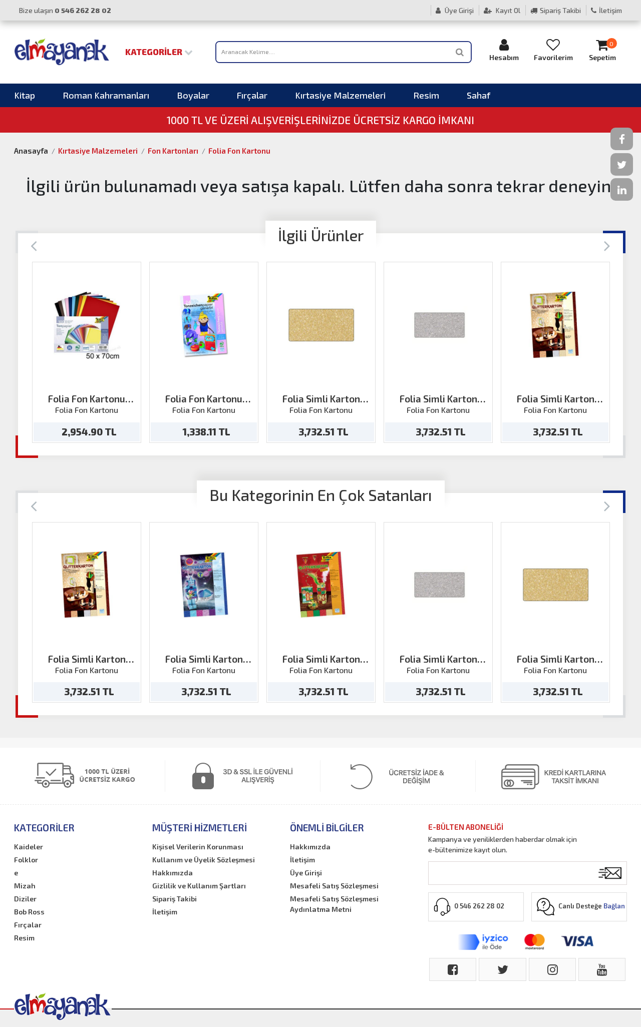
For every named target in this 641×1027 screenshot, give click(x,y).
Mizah (25, 885)
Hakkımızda (172, 872)
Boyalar (193, 95)
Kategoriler (154, 52)
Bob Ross (29, 911)
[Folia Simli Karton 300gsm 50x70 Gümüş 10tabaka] (438, 325)
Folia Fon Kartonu (239, 150)
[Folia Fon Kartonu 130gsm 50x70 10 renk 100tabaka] (87, 325)
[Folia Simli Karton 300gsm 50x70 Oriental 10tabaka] (321, 585)
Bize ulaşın (65, 10)
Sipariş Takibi (560, 10)
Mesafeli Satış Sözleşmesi (334, 885)
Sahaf (478, 95)
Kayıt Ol (507, 10)
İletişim (610, 10)
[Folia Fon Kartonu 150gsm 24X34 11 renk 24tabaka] (204, 325)
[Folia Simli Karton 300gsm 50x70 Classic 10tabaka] (555, 325)
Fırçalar (252, 95)
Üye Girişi (458, 10)
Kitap (24, 95)
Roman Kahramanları (106, 95)
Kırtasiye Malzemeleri (340, 95)
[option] (86, 352)
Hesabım (504, 57)
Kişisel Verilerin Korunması (197, 846)
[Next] (607, 245)
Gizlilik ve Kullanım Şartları (199, 885)
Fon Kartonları (173, 150)
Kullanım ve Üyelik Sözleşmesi (203, 859)
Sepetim (602, 51)
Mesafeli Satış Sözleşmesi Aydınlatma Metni (334, 903)
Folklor (26, 859)
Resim (426, 95)
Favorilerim (553, 57)
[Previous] (34, 245)
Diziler (25, 898)
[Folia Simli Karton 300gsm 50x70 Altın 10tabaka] (321, 325)
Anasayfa (31, 150)
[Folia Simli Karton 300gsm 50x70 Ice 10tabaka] (204, 585)
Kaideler (28, 846)
